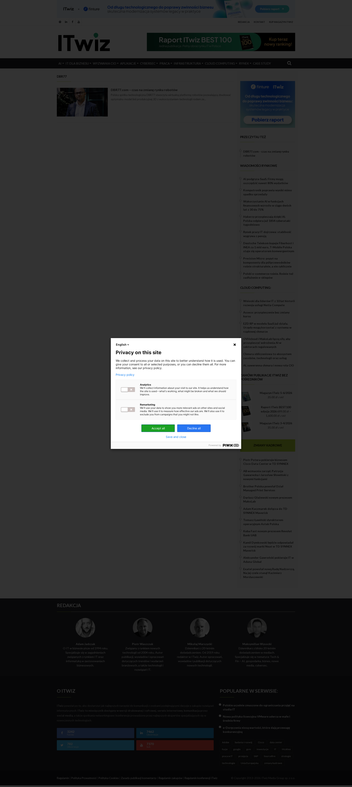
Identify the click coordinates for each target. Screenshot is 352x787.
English (121, 344)
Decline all (194, 428)
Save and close (176, 437)
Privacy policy (125, 374)
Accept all (158, 428)
